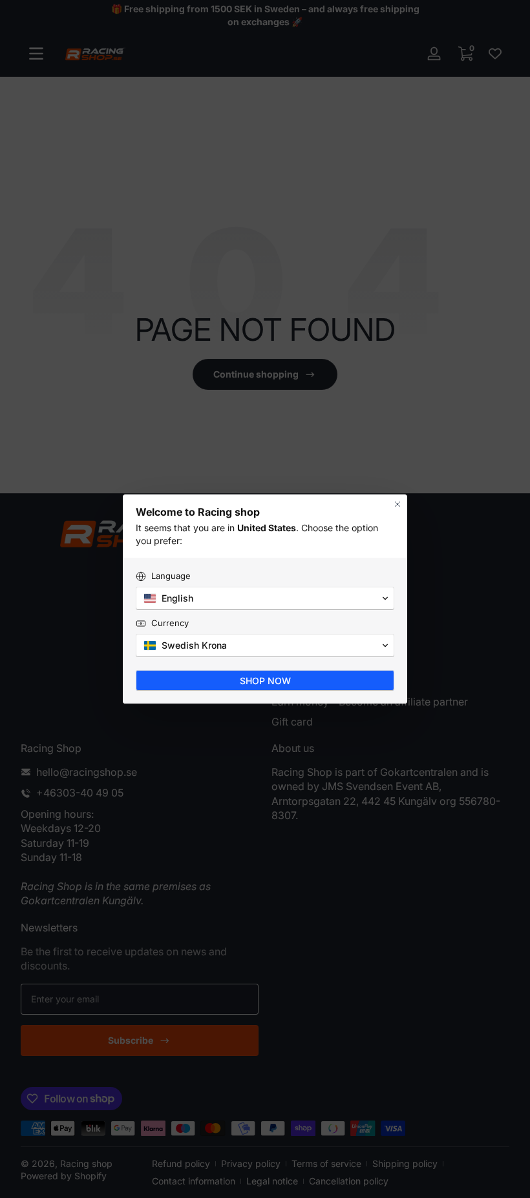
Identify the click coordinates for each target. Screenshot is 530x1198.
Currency (170, 623)
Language (171, 576)
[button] (265, 598)
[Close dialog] (397, 504)
